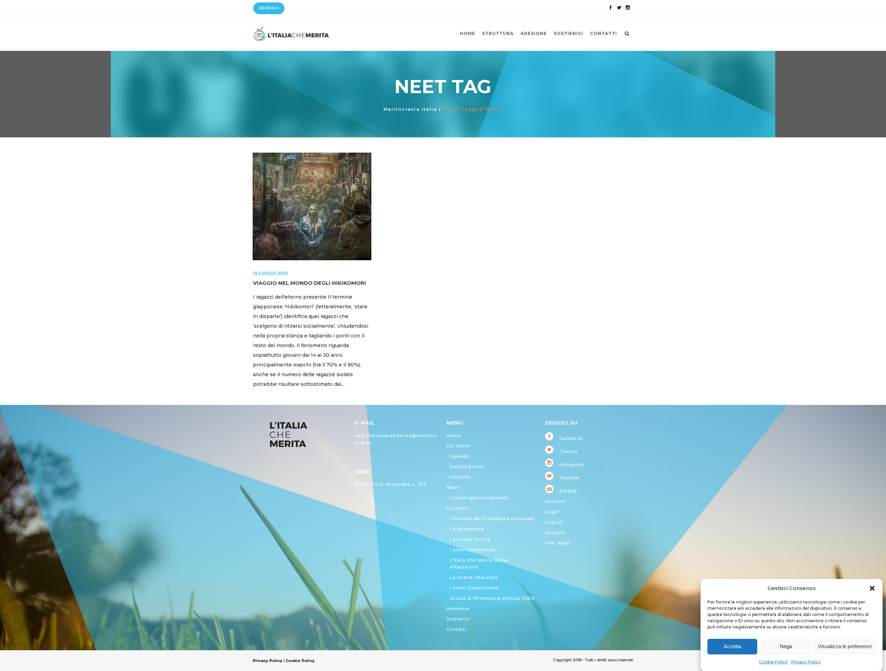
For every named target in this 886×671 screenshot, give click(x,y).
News (453, 487)
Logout (554, 522)
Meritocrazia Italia (410, 109)
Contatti (460, 477)
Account (555, 501)
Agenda (459, 456)
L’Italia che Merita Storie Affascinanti (479, 563)
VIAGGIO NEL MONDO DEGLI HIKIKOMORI (309, 283)
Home (453, 435)
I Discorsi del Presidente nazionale (492, 518)
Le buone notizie (470, 539)
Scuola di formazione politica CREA (492, 598)
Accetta (732, 647)
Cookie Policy (773, 661)
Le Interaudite (467, 529)
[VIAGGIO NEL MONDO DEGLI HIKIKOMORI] (312, 206)
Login (552, 511)
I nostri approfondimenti (479, 497)
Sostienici (458, 619)
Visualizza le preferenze (845, 647)
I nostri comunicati (473, 549)
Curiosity (457, 508)
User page (557, 542)
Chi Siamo (458, 445)
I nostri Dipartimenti (474, 587)
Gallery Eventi (467, 466)
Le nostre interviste (474, 577)
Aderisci (269, 8)
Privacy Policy (806, 661)
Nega (786, 647)
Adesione (457, 608)
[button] (872, 588)
